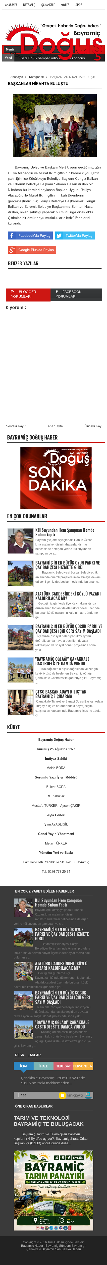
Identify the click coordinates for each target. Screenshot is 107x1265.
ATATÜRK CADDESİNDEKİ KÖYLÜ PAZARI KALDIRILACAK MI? (68, 596)
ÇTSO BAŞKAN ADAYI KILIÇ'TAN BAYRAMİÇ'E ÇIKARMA (60, 694)
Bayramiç (29, 4)
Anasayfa (11, 4)
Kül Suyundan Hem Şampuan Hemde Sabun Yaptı (64, 532)
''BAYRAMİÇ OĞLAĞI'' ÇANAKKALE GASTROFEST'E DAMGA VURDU (62, 661)
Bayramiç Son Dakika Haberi (61, 1249)
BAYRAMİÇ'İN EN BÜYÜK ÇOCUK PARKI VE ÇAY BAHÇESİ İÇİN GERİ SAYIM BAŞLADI (69, 628)
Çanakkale (48, 4)
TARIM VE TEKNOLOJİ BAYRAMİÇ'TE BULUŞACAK (49, 1121)
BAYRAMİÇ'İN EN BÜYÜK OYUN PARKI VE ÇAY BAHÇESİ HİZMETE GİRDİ (67, 565)
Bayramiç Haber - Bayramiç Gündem (46, 1246)
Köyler (65, 4)
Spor (78, 4)
